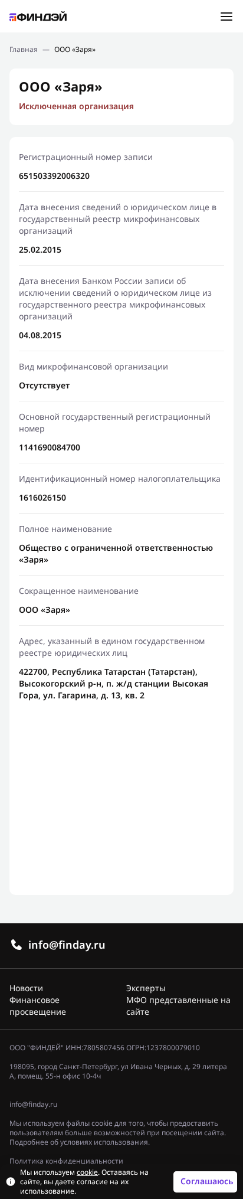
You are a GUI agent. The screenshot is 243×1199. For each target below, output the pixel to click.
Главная (23, 49)
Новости (26, 988)
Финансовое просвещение (37, 1005)
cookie (87, 1172)
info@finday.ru (67, 944)
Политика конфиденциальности (66, 1161)
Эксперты (146, 988)
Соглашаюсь (206, 1181)
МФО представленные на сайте (178, 1005)
